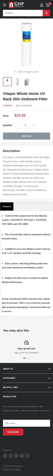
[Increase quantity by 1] (33, 125)
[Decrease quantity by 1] (17, 125)
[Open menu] (4, 5)
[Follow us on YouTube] (27, 456)
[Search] (46, 13)
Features (7, 206)
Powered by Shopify (11, 470)
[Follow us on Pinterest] (22, 456)
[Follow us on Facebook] (5, 456)
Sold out (26, 136)
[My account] (41, 5)
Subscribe (13, 432)
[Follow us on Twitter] (11, 456)
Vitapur (7, 105)
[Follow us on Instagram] (16, 456)
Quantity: (8, 125)
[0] (47, 5)
